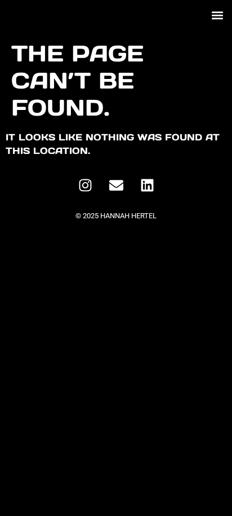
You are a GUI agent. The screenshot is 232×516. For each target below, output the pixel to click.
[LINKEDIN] (147, 185)
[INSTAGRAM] (85, 185)
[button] (217, 15)
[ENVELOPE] (116, 185)
